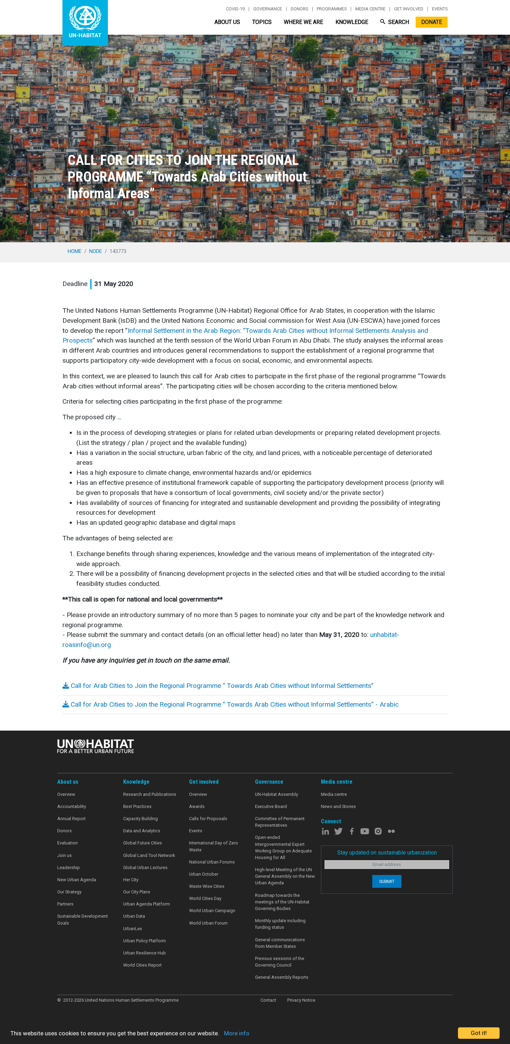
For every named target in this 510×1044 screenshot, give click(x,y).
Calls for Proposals (208, 818)
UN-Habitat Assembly (276, 794)
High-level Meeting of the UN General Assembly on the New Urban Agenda (285, 876)
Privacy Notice (301, 1000)
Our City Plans (136, 891)
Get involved (408, 9)
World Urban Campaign (212, 910)
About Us (227, 22)
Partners (65, 904)
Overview (66, 794)
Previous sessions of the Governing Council (279, 962)
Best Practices (137, 806)
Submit (386, 881)
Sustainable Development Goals (82, 919)
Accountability (71, 806)
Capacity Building (140, 818)
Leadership (68, 867)
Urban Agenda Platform (146, 904)
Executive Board (271, 806)
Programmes (332, 9)
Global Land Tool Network (149, 855)
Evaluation (67, 842)
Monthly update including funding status (280, 924)
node (95, 251)
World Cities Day (205, 898)
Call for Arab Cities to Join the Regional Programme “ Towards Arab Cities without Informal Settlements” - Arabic (234, 704)
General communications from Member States (280, 943)
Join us (64, 855)
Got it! (479, 1032)
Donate (431, 22)
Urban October (203, 874)
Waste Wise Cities (206, 886)
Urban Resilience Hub (144, 952)
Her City (130, 879)
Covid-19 (235, 9)
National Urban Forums (212, 862)
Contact (268, 1000)
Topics (262, 22)
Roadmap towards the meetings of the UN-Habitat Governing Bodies (282, 902)
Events (440, 9)
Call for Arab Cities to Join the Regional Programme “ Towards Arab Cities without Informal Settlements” (221, 686)
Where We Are (303, 22)
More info (236, 1033)
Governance (267, 9)
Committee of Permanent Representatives (280, 822)
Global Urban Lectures (145, 867)
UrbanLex (132, 928)
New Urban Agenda (76, 879)
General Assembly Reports (281, 977)
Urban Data (134, 916)
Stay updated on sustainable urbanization (387, 852)
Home (75, 251)
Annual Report (71, 818)
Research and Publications (149, 794)
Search (398, 22)
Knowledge (351, 22)
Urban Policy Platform (144, 940)
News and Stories (338, 806)
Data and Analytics (141, 830)
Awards (197, 806)
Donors (299, 9)
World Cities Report (142, 965)
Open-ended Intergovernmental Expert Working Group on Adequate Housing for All (283, 847)
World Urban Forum (208, 923)
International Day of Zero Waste (213, 846)
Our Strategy (69, 891)
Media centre (370, 9)
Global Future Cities (142, 842)
